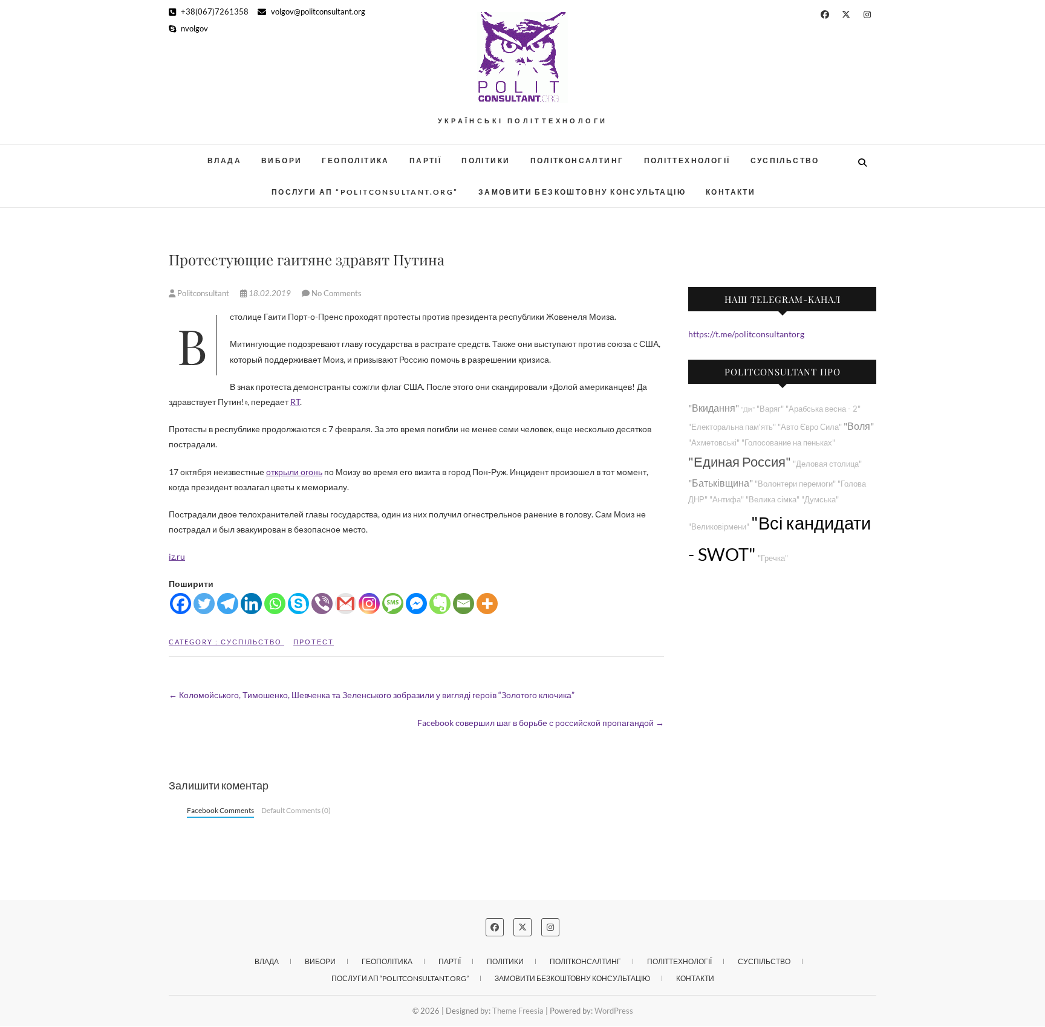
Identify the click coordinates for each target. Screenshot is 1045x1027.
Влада (224, 160)
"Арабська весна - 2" (823, 408)
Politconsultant (203, 293)
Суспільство (784, 160)
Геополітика (355, 160)
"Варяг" (770, 408)
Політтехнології (687, 160)
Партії (425, 160)
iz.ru (177, 556)
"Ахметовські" (714, 442)
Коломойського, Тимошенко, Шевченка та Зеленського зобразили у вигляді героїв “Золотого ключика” (372, 695)
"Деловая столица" (827, 463)
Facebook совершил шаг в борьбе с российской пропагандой (540, 723)
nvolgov (193, 28)
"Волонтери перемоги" (795, 483)
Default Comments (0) (296, 810)
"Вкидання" (713, 407)
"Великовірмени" (718, 526)
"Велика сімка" (772, 499)
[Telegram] (227, 603)
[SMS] (392, 603)
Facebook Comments (220, 810)
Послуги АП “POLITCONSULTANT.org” (365, 191)
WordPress (613, 1011)
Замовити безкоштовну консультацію (582, 191)
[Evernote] (440, 603)
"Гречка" (773, 558)
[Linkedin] (251, 603)
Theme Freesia (518, 1011)
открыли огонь (294, 472)
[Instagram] (369, 603)
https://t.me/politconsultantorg (746, 334)
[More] (487, 603)
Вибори (281, 160)
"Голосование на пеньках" (788, 442)
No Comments (336, 293)
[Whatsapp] (274, 603)
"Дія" (748, 409)
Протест (313, 642)
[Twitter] (204, 603)
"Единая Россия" (739, 461)
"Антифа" (726, 499)
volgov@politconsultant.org (317, 11)
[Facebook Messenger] (416, 603)
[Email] (463, 603)
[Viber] (322, 603)
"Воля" (859, 426)
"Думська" (820, 499)
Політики (485, 160)
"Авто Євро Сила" (810, 427)
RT (295, 402)
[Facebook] (180, 603)
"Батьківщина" (720, 482)
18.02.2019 (270, 293)
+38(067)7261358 (214, 11)
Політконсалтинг (577, 160)
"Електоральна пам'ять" (732, 427)
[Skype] (298, 603)
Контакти (730, 191)
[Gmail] (345, 603)
